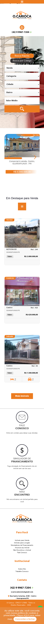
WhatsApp (22, 26)
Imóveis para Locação (22, 543)
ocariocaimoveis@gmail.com (22, 592)
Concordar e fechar (25, 619)
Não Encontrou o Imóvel (22, 550)
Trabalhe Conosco (22, 571)
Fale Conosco (22, 552)
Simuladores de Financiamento (22, 545)
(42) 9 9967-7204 (20, 32)
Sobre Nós (22, 569)
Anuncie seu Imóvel (22, 548)
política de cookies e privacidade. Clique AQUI (21, 614)
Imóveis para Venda (22, 540)
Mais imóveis (22, 396)
